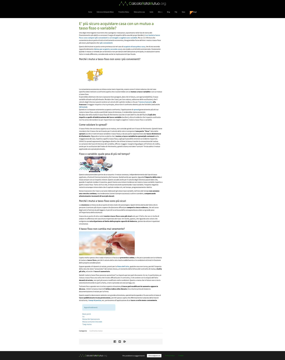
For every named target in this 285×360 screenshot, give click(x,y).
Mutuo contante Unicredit (92, 322)
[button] (160, 12)
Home (90, 12)
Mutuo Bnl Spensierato (91, 319)
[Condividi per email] (125, 341)
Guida (151, 12)
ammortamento (145, 102)
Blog (168, 12)
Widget (195, 12)
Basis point (86, 314)
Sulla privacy (170, 355)
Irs (83, 316)
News (183, 12)
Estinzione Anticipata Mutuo (105, 12)
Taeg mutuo (87, 324)
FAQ (176, 12)
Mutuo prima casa (139, 12)
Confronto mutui (96, 331)
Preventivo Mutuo (123, 12)
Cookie (180, 355)
